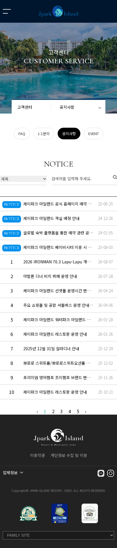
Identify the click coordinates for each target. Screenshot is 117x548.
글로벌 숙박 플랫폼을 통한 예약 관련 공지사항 (61, 233)
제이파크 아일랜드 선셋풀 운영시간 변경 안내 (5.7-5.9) (69, 290)
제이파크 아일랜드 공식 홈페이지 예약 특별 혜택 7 (65, 204)
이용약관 (37, 455)
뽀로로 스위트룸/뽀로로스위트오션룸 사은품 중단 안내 (68, 363)
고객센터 (24, 107)
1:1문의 (44, 133)
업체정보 (10, 472)
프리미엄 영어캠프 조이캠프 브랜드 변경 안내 (61, 377)
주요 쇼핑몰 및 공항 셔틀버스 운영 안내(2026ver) (65, 305)
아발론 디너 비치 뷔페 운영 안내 (50, 276)
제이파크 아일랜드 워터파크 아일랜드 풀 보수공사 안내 (69, 319)
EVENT (93, 133)
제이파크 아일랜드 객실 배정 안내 (51, 218)
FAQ (21, 133)
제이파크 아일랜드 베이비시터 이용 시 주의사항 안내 (67, 247)
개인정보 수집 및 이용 (69, 455)
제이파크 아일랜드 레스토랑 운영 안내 (55, 334)
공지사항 (67, 107)
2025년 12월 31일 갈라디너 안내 (51, 348)
